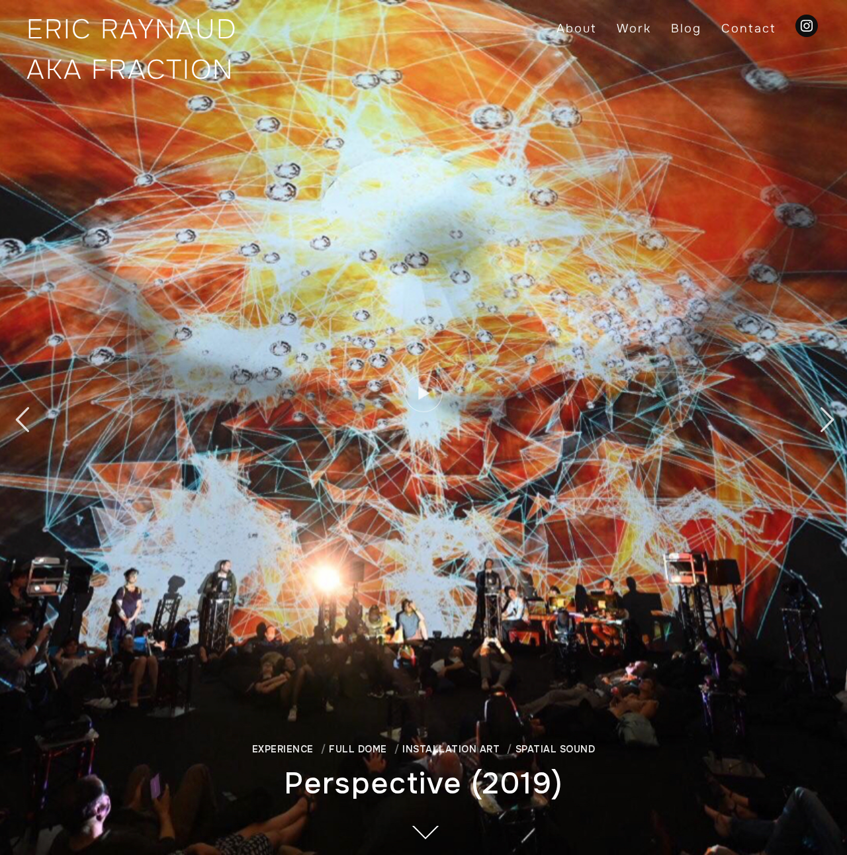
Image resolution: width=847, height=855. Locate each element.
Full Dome (358, 749)
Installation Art (451, 749)
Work (634, 28)
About (577, 28)
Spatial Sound (555, 749)
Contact (748, 28)
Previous (22, 420)
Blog (686, 28)
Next (825, 420)
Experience (283, 749)
